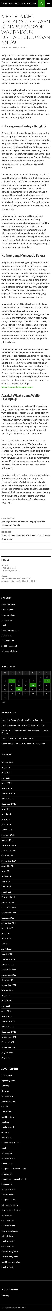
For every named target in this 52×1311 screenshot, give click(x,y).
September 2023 (8, 923)
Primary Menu (48, 3)
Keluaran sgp (7, 609)
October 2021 (7, 1042)
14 (33, 685)
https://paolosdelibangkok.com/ (17, 386)
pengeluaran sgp (8, 1101)
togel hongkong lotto (10, 1262)
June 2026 (6, 772)
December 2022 (8, 969)
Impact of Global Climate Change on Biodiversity (23, 725)
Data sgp (5, 1085)
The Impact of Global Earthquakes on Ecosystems (23, 743)
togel (3, 625)
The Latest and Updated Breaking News (19, 3)
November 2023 (8, 912)
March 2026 (6, 788)
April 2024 (6, 886)
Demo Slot (6, 1111)
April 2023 (6, 949)
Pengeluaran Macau (10, 630)
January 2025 (7, 840)
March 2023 (6, 954)
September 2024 (8, 861)
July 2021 (5, 1057)
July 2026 (5, 767)
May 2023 (5, 943)
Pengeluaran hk (8, 604)
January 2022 (7, 1026)
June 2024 (6, 876)
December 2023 (8, 907)
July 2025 (5, 809)
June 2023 (6, 938)
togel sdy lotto (7, 1267)
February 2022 (8, 1021)
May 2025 (5, 819)
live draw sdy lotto (9, 1256)
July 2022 (5, 995)
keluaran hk (6, 620)
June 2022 (6, 1000)
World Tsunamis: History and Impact (17, 738)
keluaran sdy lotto (9, 651)
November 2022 (8, 974)
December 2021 (8, 1031)
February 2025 (8, 835)
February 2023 (8, 959)
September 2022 (8, 985)
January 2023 (7, 964)
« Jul (4, 702)
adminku (22, 48)
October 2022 (7, 980)
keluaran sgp (7, 1096)
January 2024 (7, 902)
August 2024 (7, 866)
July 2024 (5, 871)
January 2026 (7, 798)
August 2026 (7, 762)
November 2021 (8, 1037)
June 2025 (6, 814)
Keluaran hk (6, 1075)
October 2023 (7, 918)
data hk (4, 1106)
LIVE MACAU (7, 640)
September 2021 (8, 1047)
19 (19, 689)
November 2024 (8, 850)
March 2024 (6, 892)
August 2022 (7, 990)
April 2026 (6, 783)
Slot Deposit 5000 (9, 646)
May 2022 (5, 1006)
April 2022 (6, 1011)
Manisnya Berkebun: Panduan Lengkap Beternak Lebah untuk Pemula (23, 521)
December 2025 (8, 804)
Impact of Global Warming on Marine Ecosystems (23, 720)
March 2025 (6, 829)
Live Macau (6, 635)
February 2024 (8, 897)
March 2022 (6, 1016)
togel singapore (8, 1080)
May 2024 (5, 881)
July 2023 (5, 933)
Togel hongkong (8, 615)
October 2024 (7, 855)
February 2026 (8, 793)
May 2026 (5, 778)
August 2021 (7, 1052)
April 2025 (6, 824)
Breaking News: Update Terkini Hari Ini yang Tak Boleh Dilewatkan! (25, 535)
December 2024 (8, 845)
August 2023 (7, 928)
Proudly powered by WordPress (13, 1307)
